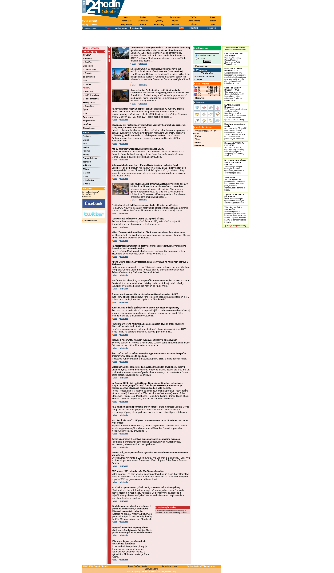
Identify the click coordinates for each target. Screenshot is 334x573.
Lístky (213, 21)
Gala (85, 80)
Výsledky (159, 21)
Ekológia (87, 124)
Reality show (89, 102)
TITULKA (87, 55)
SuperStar (89, 106)
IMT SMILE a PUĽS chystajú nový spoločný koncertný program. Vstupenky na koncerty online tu (234, 149)
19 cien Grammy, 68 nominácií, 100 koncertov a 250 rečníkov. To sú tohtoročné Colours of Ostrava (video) (156, 70)
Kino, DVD (89, 91)
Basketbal (199, 145)
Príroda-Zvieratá (90, 158)
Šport (85, 110)
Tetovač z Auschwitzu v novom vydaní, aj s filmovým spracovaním (144, 340)
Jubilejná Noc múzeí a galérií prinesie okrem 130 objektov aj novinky (145, 308)
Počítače (87, 165)
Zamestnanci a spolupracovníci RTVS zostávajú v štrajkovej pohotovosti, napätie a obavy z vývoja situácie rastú (160, 49)
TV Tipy (193, 17)
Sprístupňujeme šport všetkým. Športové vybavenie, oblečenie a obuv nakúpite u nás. (235, 166)
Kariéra (86, 147)
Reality (143, 17)
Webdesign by (201, 566)
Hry (86, 176)
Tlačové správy (90, 128)
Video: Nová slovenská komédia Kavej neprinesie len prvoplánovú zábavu (148, 367)
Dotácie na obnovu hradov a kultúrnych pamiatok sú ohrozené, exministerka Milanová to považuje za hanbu (131, 508)
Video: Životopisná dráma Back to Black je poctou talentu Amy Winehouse (148, 232)
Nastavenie (200, 98)
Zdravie (88, 73)
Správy (126, 17)
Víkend (86, 140)
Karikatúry (89, 180)
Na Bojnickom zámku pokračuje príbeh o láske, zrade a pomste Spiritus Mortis (150, 407)
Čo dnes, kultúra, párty (166, 571)
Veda (85, 143)
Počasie (175, 25)
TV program (175, 17)
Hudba (87, 84)
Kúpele (175, 21)
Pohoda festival (91, 99)
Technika (87, 162)
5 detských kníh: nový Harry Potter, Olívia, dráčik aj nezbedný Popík (145, 165)
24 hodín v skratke (170, 566)
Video (159, 17)
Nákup (143, 25)
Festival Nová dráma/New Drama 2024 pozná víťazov (138, 219)
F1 (85, 113)
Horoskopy (159, 25)
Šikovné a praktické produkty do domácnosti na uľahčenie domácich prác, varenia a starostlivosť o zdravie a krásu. (234, 183)
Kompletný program (204, 76)
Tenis (197, 139)
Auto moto (88, 117)
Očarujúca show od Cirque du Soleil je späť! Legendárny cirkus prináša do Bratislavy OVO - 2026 (234, 94)
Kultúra (86, 88)
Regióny (88, 62)
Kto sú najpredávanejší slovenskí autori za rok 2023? (138, 149)
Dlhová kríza (90, 69)
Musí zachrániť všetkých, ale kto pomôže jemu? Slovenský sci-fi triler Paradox (150, 280)
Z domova (87, 58)
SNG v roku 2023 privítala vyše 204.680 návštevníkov (138, 471)
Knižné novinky (91, 95)
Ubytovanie (126, 25)
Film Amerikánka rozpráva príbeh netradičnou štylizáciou (128, 542)
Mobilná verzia (90, 221)
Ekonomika (88, 66)
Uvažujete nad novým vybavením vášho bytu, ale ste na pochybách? (234, 198)
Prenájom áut (201, 66)
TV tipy (198, 79)
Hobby (86, 154)
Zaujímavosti (89, 121)
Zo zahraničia (89, 77)
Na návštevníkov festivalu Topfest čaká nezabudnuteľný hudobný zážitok (148, 109)
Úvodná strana (89, 28)
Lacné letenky (194, 21)
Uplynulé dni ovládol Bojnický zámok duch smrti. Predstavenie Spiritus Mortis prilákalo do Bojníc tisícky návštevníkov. (132, 530)
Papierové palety (149, 571)
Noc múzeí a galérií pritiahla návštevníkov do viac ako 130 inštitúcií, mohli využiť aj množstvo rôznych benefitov (159, 185)
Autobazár (126, 21)
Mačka (130, 571)
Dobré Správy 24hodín (137, 566)
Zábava (194, 25)
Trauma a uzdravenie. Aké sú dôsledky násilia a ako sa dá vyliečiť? (145, 294)
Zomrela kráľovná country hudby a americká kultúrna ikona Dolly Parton (171, 511)
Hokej (198, 142)
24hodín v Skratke (91, 48)
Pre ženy (87, 136)
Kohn (87, 184)
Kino (213, 25)
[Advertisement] (173, 8)
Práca (212, 17)
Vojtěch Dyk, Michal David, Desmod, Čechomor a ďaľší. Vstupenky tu (234, 59)
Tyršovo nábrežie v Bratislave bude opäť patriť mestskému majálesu (146, 439)
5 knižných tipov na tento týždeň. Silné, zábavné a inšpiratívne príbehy (146, 487)
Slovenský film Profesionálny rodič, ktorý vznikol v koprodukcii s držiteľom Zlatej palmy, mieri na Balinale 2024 (159, 91)
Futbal (198, 136)
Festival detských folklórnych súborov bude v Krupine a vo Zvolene (145, 205)
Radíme (86, 151)
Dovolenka (143, 21)
